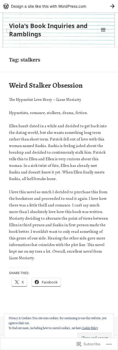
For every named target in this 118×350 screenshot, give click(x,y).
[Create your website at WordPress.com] (59, 6)
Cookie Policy (90, 328)
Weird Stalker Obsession (46, 85)
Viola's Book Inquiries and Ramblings (48, 29)
